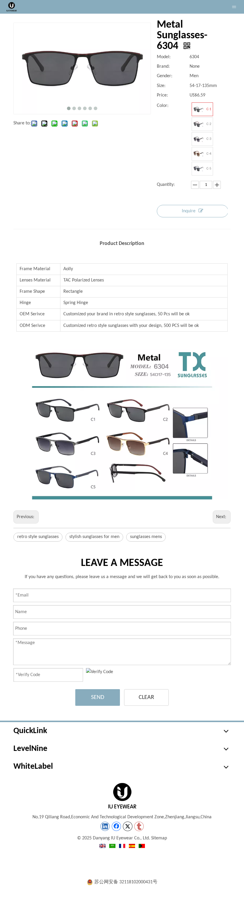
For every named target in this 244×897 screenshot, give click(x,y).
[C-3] (198, 139)
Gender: (164, 76)
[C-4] (198, 154)
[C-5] (198, 169)
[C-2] (198, 124)
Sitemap (159, 838)
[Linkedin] (105, 826)
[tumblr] (139, 826)
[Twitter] (127, 826)
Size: (161, 85)
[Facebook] (116, 826)
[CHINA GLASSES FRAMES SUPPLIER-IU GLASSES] (122, 795)
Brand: (163, 66)
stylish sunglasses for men (94, 536)
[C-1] (198, 109)
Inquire (188, 211)
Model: (164, 57)
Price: (162, 95)
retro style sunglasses (38, 536)
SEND (97, 697)
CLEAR (146, 697)
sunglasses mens (146, 536)
